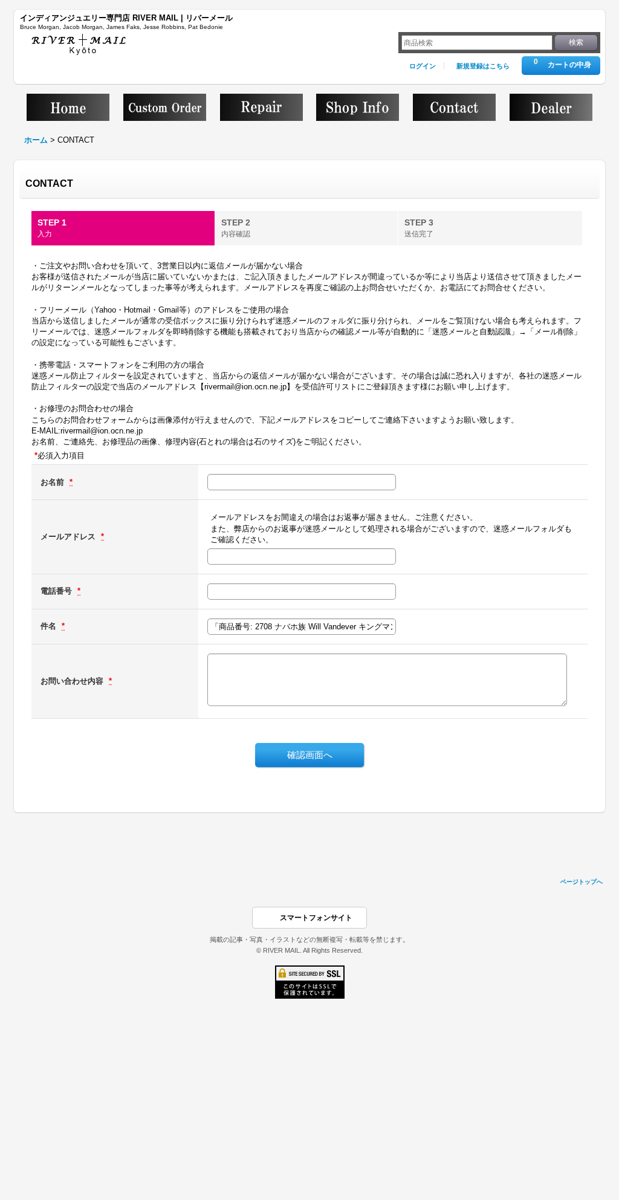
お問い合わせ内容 (73, 681)
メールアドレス (69, 536)
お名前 (53, 482)
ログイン (422, 66)
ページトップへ (581, 881)
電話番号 (57, 590)
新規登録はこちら (483, 66)
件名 (50, 626)
